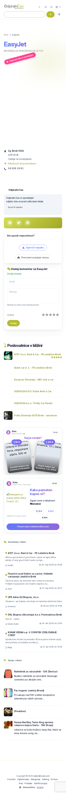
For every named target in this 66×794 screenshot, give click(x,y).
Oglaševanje (23, 779)
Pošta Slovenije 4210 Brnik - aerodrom (35, 415)
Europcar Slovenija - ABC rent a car (34, 379)
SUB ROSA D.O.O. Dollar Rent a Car (33, 391)
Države (54, 779)
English (40, 787)
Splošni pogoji (40, 783)
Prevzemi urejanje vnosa (35, 257)
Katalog (45, 779)
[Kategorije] (51, 7)
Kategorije (35, 779)
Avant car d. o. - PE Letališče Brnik (33, 367)
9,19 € (45, 517)
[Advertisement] (33, 107)
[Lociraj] (59, 14)
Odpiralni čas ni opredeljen (21, 58)
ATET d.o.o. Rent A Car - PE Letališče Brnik (37, 354)
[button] (58, 7)
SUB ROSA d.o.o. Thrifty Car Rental (33, 403)
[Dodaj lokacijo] (39, 7)
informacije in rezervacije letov (23, 50)
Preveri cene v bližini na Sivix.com (33, 526)
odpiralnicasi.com (41, 776)
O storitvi (11, 779)
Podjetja (28, 783)
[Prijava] (45, 7)
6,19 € (51, 511)
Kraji (21, 783)
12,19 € (39, 511)
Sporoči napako (15, 207)
